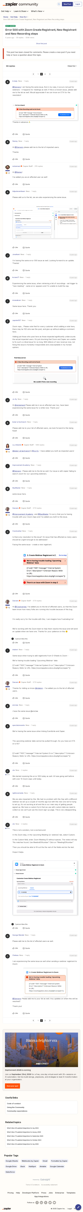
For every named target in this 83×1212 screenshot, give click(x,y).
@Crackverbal (20, 607)
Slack (22, 1166)
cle (13, 770)
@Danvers (16, 87)
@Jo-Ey (35, 451)
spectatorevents (18, 725)
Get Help (5, 11)
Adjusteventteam (18, 191)
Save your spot (12, 1086)
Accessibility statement (49, 1185)
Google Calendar (57, 1166)
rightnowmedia (17, 793)
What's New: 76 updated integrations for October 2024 (24, 1140)
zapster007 (16, 320)
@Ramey (18, 172)
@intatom (39, 688)
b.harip (14, 81)
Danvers (15, 508)
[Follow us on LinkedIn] (41, 1202)
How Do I (23, 17)
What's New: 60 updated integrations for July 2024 (23, 1128)
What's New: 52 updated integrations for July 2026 (23, 1144)
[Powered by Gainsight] (41, 1180)
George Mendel (18, 935)
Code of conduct (14, 1104)
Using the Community (15, 1107)
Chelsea (15, 955)
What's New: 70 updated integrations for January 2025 (24, 1132)
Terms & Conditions (33, 1185)
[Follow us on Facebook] (37, 1202)
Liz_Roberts (16, 445)
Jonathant (16, 254)
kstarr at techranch (19, 422)
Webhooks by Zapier (30, 1161)
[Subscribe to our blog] (45, 1202)
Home (5, 17)
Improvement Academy (21, 465)
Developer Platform (30, 1193)
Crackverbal (16, 531)
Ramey (15, 141)
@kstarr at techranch (21, 451)
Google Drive (11, 1166)
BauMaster (16, 488)
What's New (36, 11)
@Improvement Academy (22, 514)
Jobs (51, 1193)
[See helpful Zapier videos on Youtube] (54, 1202)
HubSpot (32, 1166)
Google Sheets (12, 1161)
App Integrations (41, 1196)
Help (18, 1193)
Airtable (43, 1166)
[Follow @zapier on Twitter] (50, 1202)
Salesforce (10, 1172)
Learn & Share (20, 11)
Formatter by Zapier (59, 1161)
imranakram (16, 300)
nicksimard (16, 166)
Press (43, 1193)
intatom (15, 650)
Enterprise (59, 1193)
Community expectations (17, 1111)
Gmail (45, 1161)
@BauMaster (43, 514)
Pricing (11, 1193)
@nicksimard (20, 405)
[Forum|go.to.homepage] (21, 4)
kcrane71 (15, 277)
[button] (67, 4)
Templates (70, 1193)
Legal (70, 1209)
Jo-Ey (14, 399)
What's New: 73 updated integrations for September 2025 (25, 1136)
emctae (15, 705)
